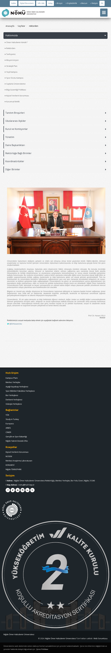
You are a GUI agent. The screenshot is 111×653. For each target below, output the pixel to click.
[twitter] (13, 490)
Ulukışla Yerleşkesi (14, 404)
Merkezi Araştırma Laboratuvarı (19, 460)
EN (102, 3)
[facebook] (8, 490)
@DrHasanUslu (16, 324)
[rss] (32, 490)
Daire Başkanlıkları (15, 145)
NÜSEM (9, 456)
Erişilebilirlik (72, 3)
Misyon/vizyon (12, 60)
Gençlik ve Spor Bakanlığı (16, 436)
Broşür (60, 3)
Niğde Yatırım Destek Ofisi (17, 441)
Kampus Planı (12, 378)
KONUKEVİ (10, 465)
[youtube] (17, 490)
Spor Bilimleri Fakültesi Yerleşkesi (20, 391)
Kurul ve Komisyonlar (16, 129)
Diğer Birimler (12, 169)
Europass (10, 423)
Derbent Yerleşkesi (14, 399)
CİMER (8, 432)
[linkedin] (27, 490)
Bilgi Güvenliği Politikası (16, 90)
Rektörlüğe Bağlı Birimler (18, 153)
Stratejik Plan (11, 66)
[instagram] (22, 490)
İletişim (95, 3)
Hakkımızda (11, 35)
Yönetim (9, 137)
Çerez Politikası (42, 649)
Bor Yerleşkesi (12, 395)
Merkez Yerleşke (13, 382)
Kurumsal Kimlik (13, 101)
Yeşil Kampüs (11, 72)
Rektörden (10, 48)
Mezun (84, 3)
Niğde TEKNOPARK (13, 469)
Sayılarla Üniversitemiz (16, 84)
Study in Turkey (12, 419)
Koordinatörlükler (14, 161)
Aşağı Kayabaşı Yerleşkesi (17, 386)
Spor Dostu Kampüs (14, 78)
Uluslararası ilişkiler (15, 120)
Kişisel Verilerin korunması (17, 95)
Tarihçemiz (11, 54)
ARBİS (8, 428)
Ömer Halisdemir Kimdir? (16, 42)
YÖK (7, 415)
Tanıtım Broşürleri (15, 112)
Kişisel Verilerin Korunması (17, 452)
